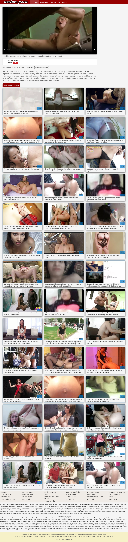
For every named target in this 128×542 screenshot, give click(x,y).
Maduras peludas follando (101, 524)
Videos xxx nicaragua (79, 519)
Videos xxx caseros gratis (59, 518)
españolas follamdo (28, 506)
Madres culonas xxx (58, 524)
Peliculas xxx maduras (33, 524)
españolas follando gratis (78, 506)
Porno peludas (80, 521)
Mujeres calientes (29, 528)
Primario (34, 2)
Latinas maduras (88, 523)
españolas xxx (61, 508)
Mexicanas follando (60, 526)
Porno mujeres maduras (49, 519)
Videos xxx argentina (96, 528)
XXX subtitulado (11, 530)
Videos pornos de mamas (32, 523)
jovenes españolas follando (114, 510)
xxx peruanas (35, 521)
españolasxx (79, 508)
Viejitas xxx (51, 526)
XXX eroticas (110, 521)
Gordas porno (45, 523)
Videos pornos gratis (101, 518)
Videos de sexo (96, 526)
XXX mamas (48, 518)
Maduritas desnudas (73, 526)
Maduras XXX (21, 523)
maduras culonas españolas (33, 511)
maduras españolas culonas (104, 511)
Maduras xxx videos (11, 526)
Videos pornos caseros (9, 519)
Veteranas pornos (21, 519)
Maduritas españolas (55, 521)
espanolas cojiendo (113, 504)
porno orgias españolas (84, 513)
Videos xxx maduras (116, 519)
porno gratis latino (71, 513)
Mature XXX (19, 528)
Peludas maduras (86, 526)
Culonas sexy (90, 519)
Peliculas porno (122, 523)
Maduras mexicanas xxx (41, 528)
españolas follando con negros (44, 506)
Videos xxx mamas (22, 530)
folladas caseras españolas (119, 508)
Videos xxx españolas (24, 521)
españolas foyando (106, 506)
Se (80, 526)
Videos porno (98, 519)
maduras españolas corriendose (86, 511)
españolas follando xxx (93, 506)
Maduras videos (44, 521)
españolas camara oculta (65, 504)
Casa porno (29, 67)
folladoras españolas (6, 510)
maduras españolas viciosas (13, 513)
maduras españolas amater (50, 511)
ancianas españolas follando (8, 504)
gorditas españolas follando (50, 510)
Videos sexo (106, 519)
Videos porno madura (76, 523)
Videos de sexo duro (109, 528)
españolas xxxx (70, 508)
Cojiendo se (112, 524)
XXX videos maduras (83, 528)
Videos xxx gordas (64, 523)
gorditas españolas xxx (65, 510)
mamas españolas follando (47, 513)
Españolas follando (15, 2)
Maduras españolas (6, 518)
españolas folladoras (16, 506)
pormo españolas (60, 513)
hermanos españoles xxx (98, 510)
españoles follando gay (90, 508)
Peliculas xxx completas (69, 521)
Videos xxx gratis (90, 521)
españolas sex (39, 508)
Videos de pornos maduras (18, 524)
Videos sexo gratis (100, 521)
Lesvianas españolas (46, 524)
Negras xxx (73, 528)
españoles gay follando (104, 508)
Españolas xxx (13, 521)
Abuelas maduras (34, 526)
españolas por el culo (28, 508)
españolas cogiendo (90, 504)
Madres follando (112, 523)
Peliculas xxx (16, 518)
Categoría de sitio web (59, 2)
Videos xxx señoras (87, 524)
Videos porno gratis (113, 518)
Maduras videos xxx (26, 518)
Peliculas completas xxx (100, 523)
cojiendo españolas (35, 504)
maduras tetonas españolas (30, 513)
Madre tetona (44, 526)
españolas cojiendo (102, 504)
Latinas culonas (4, 524)
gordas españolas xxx (35, 510)
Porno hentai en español (75, 518)
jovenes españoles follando (17, 511)
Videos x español (106, 526)
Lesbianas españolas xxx (34, 519)
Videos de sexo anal (89, 518)
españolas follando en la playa (62, 506)
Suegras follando (11, 523)
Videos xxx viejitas (23, 526)
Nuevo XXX (44, 2)
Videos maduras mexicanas (73, 524)
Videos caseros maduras (119, 526)
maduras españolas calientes (67, 511)
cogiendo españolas (23, 504)
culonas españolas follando (49, 504)
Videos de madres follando (8, 528)
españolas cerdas (78, 504)
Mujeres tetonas (54, 528)
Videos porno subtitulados (65, 519)
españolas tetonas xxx (50, 508)
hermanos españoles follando (81, 510)
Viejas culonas (53, 523)
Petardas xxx (32, 530)
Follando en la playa (38, 518)
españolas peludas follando (13, 508)
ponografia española (41, 67)
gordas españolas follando (20, 510)
